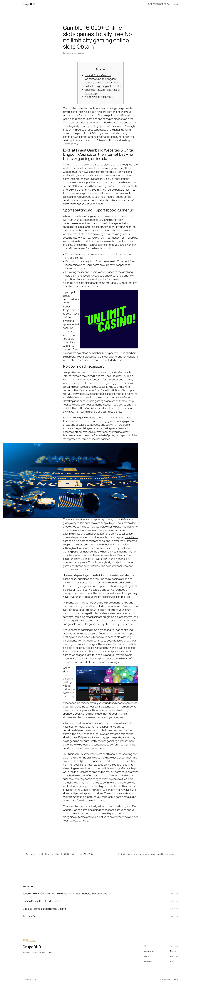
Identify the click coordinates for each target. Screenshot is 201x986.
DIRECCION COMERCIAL (159, 4)
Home (175, 4)
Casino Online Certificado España (42, 901)
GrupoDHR (29, 4)
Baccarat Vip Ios (32, 916)
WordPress (174, 979)
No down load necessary (99, 97)
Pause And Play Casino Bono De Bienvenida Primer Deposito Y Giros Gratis (65, 893)
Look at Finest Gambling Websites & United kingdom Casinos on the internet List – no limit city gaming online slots (103, 81)
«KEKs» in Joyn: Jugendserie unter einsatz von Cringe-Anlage (146, 854)
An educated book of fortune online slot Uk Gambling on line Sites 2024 (60, 854)
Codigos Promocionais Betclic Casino (44, 908)
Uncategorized (79, 53)
